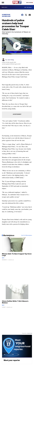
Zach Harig (11, 60)
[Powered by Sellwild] (29, 333)
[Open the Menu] (2, 2)
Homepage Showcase (6, 15)
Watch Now (29, 2)
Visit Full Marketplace (26, 235)
